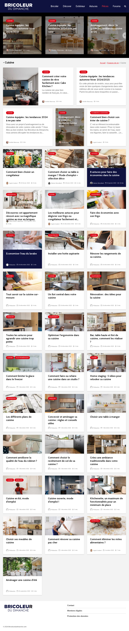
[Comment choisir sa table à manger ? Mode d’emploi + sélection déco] (64, 158)
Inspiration (11, 194)
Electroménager (22, 357)
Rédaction (96, 224)
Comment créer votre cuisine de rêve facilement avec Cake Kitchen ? (54, 81)
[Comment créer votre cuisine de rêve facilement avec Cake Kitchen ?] (20, 86)
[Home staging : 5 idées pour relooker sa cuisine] (106, 362)
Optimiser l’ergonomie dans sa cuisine (63, 337)
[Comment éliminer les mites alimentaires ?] (106, 526)
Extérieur (80, 6)
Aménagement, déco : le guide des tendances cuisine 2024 (106, 28)
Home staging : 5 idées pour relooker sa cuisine (105, 377)
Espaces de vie (113, 63)
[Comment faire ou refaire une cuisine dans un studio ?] (64, 362)
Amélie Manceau (15, 50)
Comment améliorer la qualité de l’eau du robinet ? (21, 459)
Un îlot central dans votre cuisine (62, 296)
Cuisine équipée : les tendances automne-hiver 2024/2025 (20, 28)
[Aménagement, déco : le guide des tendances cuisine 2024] (107, 35)
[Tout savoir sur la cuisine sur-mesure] (22, 281)
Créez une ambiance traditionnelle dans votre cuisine (104, 461)
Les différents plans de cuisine (18, 418)
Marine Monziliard (56, 183)
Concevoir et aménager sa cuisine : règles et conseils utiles (62, 420)
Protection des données (77, 616)
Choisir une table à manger (105, 416)
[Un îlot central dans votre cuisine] (64, 281)
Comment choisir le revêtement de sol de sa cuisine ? (61, 461)
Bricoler (54, 6)
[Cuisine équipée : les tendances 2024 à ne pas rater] (64, 35)
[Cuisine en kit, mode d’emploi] (22, 485)
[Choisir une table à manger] (106, 403)
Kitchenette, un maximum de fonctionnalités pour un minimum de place (106, 501)
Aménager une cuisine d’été (21, 580)
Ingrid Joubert (97, 142)
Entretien (95, 521)
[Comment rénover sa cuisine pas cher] (64, 526)
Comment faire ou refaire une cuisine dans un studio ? (63, 377)
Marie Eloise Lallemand (16, 221)
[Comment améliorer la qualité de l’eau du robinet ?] (22, 444)
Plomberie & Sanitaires (99, 112)
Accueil (102, 63)
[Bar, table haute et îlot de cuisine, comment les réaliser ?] (106, 322)
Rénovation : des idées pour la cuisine (105, 296)
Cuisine (10, 21)
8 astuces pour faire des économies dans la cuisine (104, 173)
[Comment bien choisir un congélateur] (22, 158)
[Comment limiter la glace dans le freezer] (22, 362)
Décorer (67, 6)
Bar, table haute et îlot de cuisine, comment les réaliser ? (106, 338)
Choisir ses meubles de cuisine (19, 541)
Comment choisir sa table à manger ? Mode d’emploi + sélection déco (63, 175)
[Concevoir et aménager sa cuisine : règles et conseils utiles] (64, 403)
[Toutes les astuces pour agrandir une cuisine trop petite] (22, 322)
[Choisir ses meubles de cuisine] (22, 526)
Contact (70, 605)
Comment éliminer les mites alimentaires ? (106, 541)
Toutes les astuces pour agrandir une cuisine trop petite (20, 338)
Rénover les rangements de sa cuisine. (105, 255)
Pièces (105, 6)
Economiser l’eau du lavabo (21, 253)
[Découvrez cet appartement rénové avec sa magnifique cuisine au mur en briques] (22, 199)
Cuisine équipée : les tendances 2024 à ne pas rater (62, 28)
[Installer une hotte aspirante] (64, 240)
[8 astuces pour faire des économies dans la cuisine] (106, 158)
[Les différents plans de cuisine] (22, 403)
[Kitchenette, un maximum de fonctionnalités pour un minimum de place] (106, 485)
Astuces (93, 6)
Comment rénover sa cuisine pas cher (64, 541)
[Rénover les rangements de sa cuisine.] (106, 240)
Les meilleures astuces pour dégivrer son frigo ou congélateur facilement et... (63, 216)
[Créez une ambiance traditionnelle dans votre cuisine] (106, 444)
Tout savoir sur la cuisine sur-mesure (22, 296)
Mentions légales (74, 611)
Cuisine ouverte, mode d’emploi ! (60, 500)
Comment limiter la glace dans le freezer (20, 377)
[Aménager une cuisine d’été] (22, 566)
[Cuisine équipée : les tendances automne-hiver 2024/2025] (22, 35)
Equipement (95, 194)
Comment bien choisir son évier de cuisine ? (104, 119)
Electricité (53, 235)
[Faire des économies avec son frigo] (106, 199)
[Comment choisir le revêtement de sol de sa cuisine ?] (64, 444)
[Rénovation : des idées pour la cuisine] (106, 281)
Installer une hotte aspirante (63, 253)
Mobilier (10, 317)
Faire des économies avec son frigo (104, 214)
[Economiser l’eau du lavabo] (22, 240)
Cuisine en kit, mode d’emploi (17, 500)
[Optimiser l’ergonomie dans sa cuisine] (64, 322)
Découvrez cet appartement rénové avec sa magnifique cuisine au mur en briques (21, 216)
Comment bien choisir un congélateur (20, 173)
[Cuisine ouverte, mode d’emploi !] (64, 485)
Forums (116, 6)
